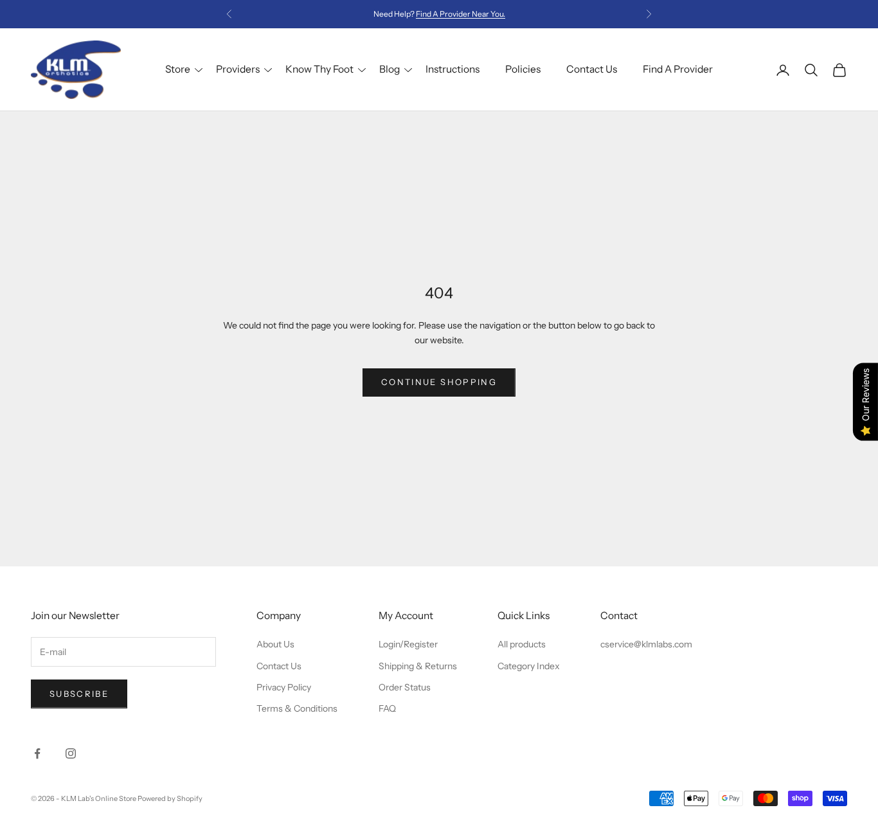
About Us (275, 644)
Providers (238, 69)
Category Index (528, 666)
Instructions (452, 69)
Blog (389, 69)
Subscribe (79, 693)
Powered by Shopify (170, 798)
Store (177, 69)
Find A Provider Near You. (460, 14)
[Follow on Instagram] (70, 753)
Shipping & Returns (418, 666)
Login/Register (408, 644)
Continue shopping (439, 382)
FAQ (387, 708)
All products (521, 644)
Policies (523, 69)
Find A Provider (678, 69)
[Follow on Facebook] (37, 753)
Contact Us (591, 69)
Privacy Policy (283, 687)
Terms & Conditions (296, 708)
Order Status (405, 687)
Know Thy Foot (319, 69)
